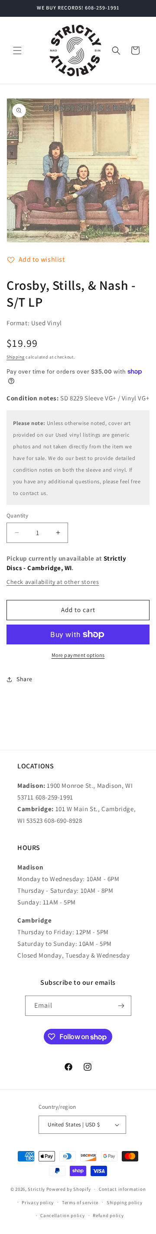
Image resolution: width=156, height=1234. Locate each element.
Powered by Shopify (68, 1189)
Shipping (15, 357)
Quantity (17, 515)
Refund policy (108, 1215)
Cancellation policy (62, 1215)
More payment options (78, 655)
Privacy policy (38, 1202)
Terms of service (80, 1202)
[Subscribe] (121, 1006)
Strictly (36, 1189)
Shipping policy (125, 1202)
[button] (17, 50)
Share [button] (24, 679)
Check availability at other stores (52, 582)
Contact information (122, 1189)
